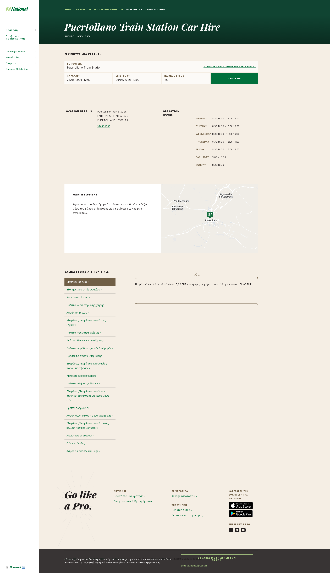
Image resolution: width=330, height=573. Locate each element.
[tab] (90, 282)
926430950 (103, 126)
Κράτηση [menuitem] (12, 30)
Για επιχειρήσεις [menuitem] (15, 51)
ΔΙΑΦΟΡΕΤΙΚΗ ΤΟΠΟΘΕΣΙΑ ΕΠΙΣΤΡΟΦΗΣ (230, 66)
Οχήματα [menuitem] (11, 63)
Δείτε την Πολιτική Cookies (194, 565)
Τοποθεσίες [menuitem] (13, 57)
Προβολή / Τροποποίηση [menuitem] (15, 37)
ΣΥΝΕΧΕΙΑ (234, 78)
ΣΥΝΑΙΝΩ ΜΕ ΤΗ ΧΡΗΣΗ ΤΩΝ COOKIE (217, 558)
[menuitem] (19, 567)
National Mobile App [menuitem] (17, 69)
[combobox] (161, 66)
